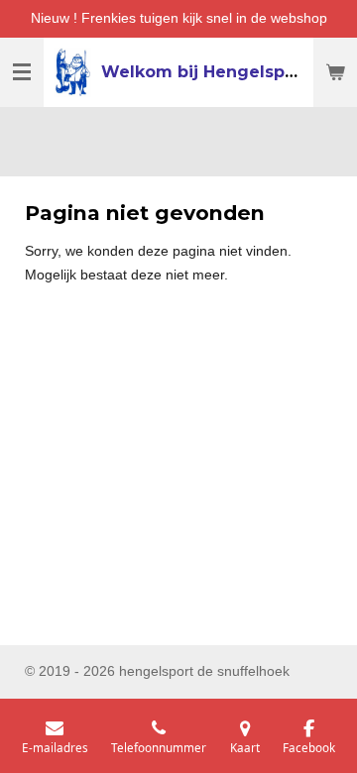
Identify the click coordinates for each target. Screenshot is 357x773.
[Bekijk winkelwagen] (335, 72)
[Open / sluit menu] (22, 72)
